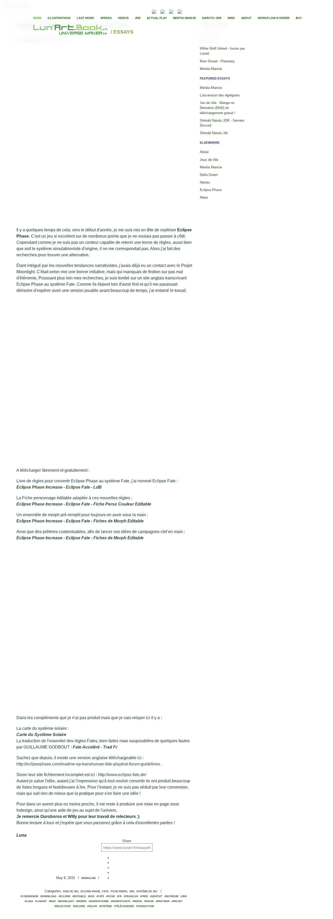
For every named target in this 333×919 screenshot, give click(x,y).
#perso (137, 901)
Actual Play (157, 17)
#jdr (184, 896)
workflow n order (274, 17)
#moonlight (66, 901)
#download (48, 896)
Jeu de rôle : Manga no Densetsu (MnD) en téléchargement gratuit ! (217, 108)
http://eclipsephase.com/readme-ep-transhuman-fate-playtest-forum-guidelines (88, 764)
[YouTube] (187, 11)
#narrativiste (120, 901)
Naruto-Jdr (211, 17)
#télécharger (124, 906)
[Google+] (202, 11)
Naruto (205, 182)
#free (144, 896)
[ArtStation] (171, 11)
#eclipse (64, 896)
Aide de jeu (71, 891)
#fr (119, 896)
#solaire (79, 906)
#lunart (41, 901)
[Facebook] (193, 11)
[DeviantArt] (162, 11)
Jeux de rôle (209, 160)
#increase (171, 896)
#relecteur (62, 906)
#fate (100, 896)
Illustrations (59, 17)
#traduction (145, 906)
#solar (92, 906)
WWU (231, 17)
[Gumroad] (154, 11)
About (246, 17)
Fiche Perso (119, 891)
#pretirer (163, 901)
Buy (299, 17)
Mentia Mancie (184, 17)
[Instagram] (180, 11)
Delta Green (209, 175)
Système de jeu (146, 891)
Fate (105, 891)
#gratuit (156, 896)
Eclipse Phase (90, 891)
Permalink (88, 878)
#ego (91, 896)
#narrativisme (99, 901)
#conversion (29, 896)
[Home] (71, 32)
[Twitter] (198, 11)
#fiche (110, 896)
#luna (29, 901)
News (37, 17)
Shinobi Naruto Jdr (214, 133)
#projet (177, 901)
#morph (81, 901)
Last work (85, 17)
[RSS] (146, 11)
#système (105, 906)
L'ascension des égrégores (220, 95)
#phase (149, 901)
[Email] (140, 11)
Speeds (106, 17)
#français (131, 896)
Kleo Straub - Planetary (217, 61)
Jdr (131, 891)
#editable (79, 896)
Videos (123, 17)
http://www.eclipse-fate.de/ (122, 774)
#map (52, 901)
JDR (137, 17)
